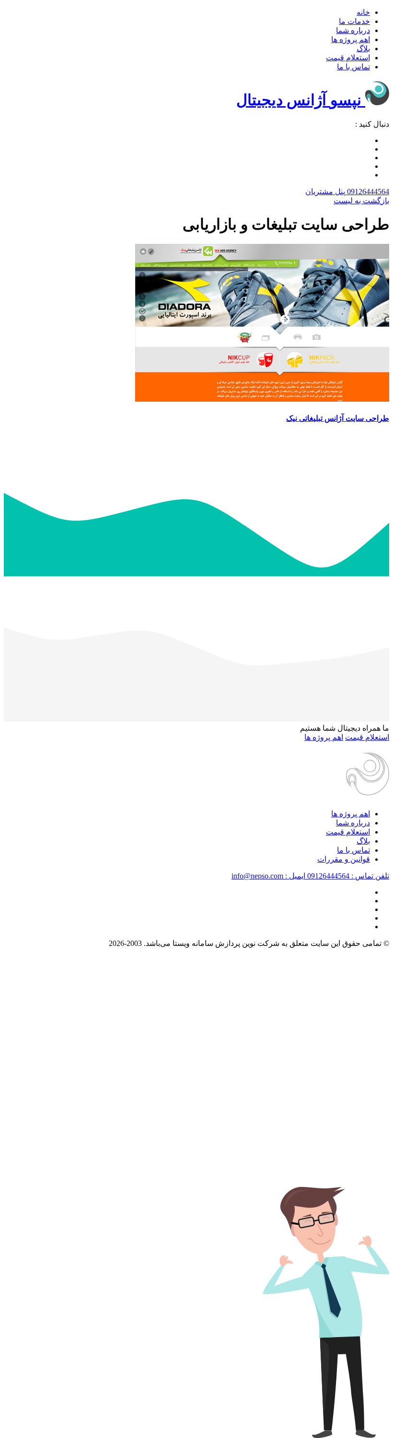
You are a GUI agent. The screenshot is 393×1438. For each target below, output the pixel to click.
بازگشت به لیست (361, 201)
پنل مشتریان (325, 191)
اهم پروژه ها (350, 39)
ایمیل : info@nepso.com (268, 876)
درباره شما (353, 30)
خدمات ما (354, 21)
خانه (363, 12)
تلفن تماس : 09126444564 (347, 876)
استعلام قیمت (348, 58)
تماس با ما (353, 67)
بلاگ (363, 48)
